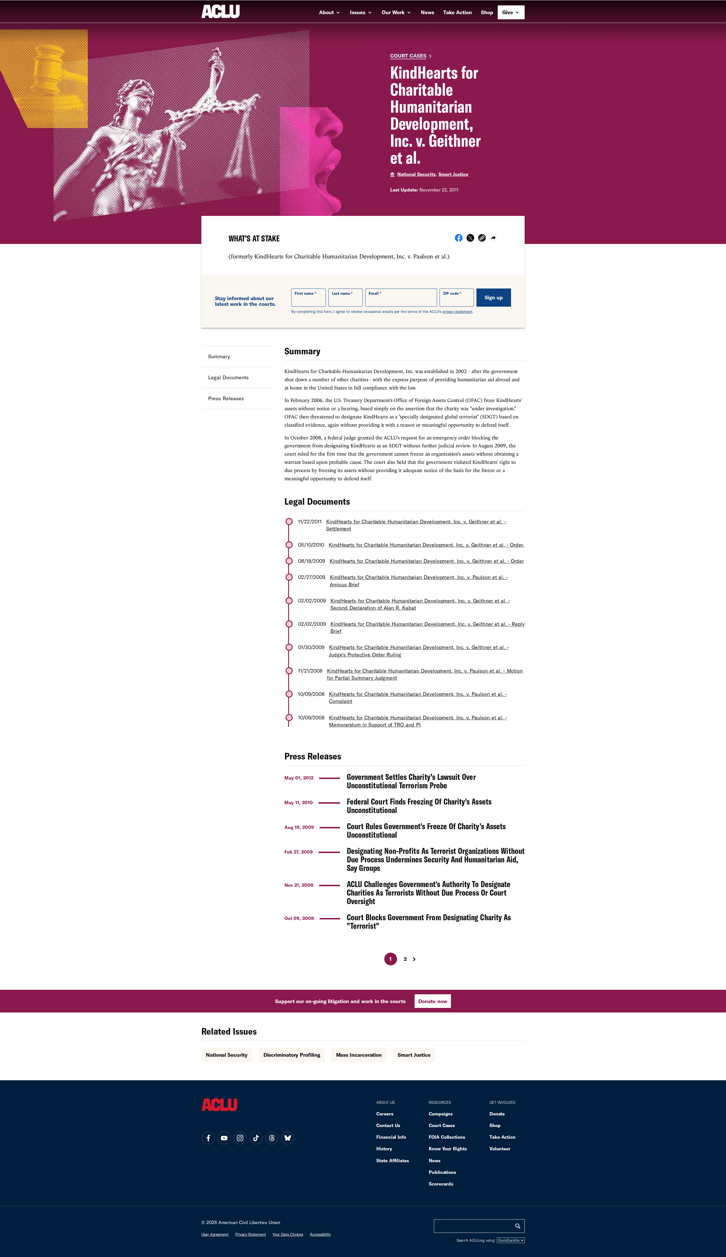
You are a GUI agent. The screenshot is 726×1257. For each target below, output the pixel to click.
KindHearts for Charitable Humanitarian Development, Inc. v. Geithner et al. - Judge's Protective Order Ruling (418, 650)
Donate (497, 1113)
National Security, (417, 174)
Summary (219, 356)
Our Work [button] (394, 12)
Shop (487, 12)
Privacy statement (250, 1234)
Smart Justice (453, 174)
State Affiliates (392, 1160)
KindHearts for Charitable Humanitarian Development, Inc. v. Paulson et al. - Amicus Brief (419, 580)
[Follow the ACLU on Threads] (271, 1138)
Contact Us (388, 1125)
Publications (442, 1172)
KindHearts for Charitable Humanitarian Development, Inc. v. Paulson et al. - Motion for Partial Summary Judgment (425, 674)
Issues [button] (358, 12)
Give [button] (508, 12)
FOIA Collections (447, 1137)
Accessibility (320, 1234)
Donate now (432, 1001)
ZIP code (451, 293)
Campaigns (441, 1113)
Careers (384, 1113)
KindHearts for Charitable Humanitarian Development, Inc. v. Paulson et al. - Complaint (418, 697)
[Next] (419, 959)
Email (374, 293)
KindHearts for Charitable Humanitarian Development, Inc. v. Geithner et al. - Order (427, 561)
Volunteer (499, 1148)
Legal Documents (228, 377)
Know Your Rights (448, 1148)
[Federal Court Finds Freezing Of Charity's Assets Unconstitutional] (404, 806)
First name (304, 293)
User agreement (215, 1234)
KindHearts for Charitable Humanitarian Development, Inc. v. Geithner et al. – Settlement (416, 525)
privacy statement (457, 311)
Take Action (457, 12)
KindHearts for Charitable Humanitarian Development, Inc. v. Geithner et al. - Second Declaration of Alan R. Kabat (420, 604)
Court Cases (408, 55)
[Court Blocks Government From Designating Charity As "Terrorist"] (404, 921)
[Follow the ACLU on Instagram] (240, 1138)
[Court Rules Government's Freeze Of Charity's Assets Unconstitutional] (404, 830)
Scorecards (441, 1183)
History (384, 1148)
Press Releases (226, 398)
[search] (518, 1226)
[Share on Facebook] (459, 240)
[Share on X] (470, 240)
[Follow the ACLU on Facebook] (208, 1138)
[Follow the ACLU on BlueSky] (287, 1138)
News (427, 12)
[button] (482, 238)
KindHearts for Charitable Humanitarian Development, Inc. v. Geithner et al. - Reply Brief (427, 627)
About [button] (327, 12)
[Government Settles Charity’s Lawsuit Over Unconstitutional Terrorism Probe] (404, 781)
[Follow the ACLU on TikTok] (256, 1138)
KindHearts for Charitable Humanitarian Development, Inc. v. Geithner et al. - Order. (426, 545)
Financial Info (391, 1137)
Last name (341, 293)
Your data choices (288, 1234)
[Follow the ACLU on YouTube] (224, 1138)
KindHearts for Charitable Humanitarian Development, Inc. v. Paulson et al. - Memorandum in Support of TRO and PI (418, 721)
